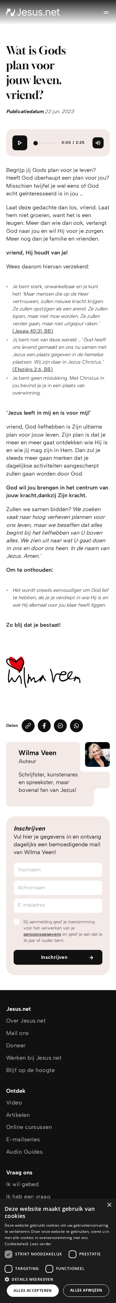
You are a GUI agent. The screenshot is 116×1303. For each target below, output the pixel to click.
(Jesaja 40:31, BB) (32, 331)
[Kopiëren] (28, 725)
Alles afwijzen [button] (86, 1290)
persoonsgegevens (42, 934)
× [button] (109, 1205)
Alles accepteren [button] (33, 1290)
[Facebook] (44, 725)
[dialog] (58, 1250)
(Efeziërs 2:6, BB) (32, 369)
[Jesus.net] (33, 12)
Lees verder (40, 1243)
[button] (58, 1279)
